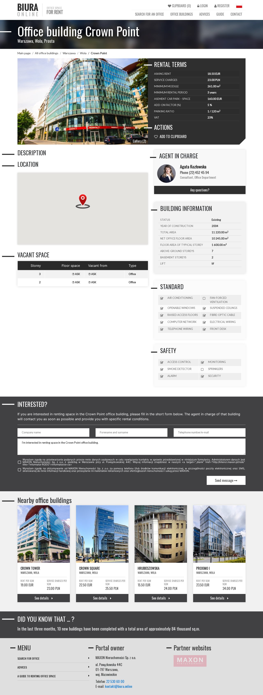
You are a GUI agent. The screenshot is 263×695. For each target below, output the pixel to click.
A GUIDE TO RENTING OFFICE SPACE (36, 676)
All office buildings (46, 53)
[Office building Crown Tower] (43, 534)
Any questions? (199, 190)
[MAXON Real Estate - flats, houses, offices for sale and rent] (190, 660)
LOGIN (203, 5)
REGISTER (223, 5)
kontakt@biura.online (118, 686)
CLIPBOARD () (181, 5)
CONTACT (236, 14)
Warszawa (69, 53)
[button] (83, 201)
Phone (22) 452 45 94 (194, 172)
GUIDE (220, 14)
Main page (24, 53)
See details (42, 598)
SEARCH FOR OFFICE (28, 658)
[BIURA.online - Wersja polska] (239, 6)
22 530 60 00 (115, 681)
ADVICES (204, 14)
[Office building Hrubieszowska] (161, 534)
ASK (77, 274)
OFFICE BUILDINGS (181, 14)
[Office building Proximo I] (219, 534)
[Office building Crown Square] (102, 534)
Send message (224, 480)
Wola (83, 53)
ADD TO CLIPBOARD (173, 136)
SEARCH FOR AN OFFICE (149, 14)
